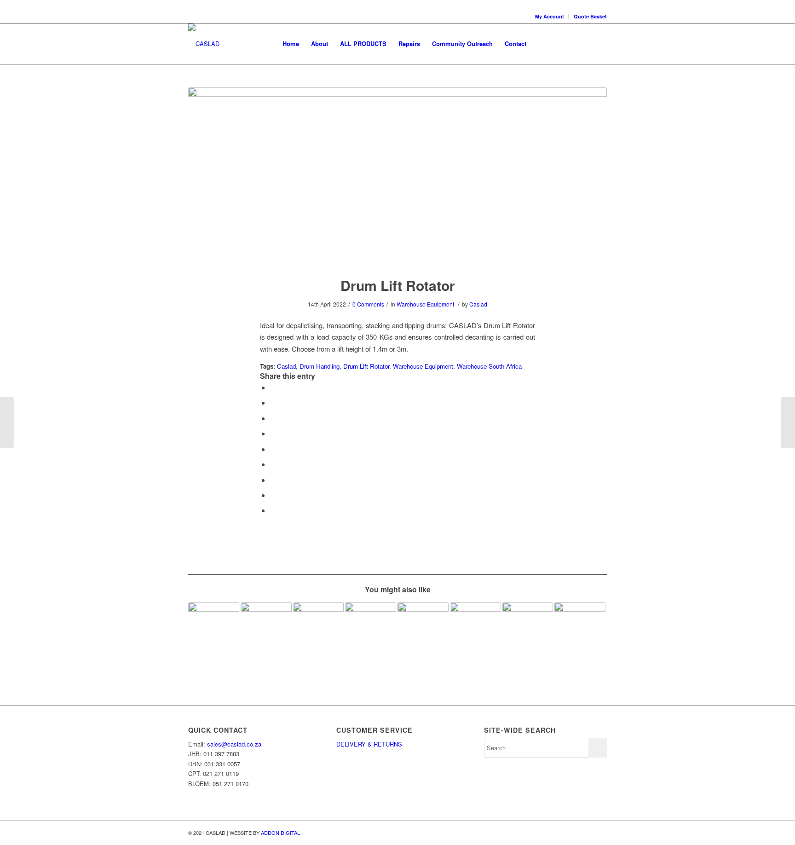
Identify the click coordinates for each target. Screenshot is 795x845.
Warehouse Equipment (425, 304)
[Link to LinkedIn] (572, 43)
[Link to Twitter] (600, 43)
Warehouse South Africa (489, 366)
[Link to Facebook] (558, 43)
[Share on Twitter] (273, 402)
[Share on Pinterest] (273, 433)
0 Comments (368, 304)
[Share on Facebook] (273, 387)
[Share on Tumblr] (273, 464)
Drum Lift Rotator (397, 285)
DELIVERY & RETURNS (370, 744)
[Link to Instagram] (586, 43)
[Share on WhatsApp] (273, 418)
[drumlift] (397, 176)
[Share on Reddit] (273, 495)
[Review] (213, 628)
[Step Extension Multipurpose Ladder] (318, 628)
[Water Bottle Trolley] (788, 422)
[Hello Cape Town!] (370, 628)
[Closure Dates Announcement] (527, 628)
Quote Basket (590, 16)
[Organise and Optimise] (266, 628)
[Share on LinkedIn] (273, 449)
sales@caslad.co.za (234, 744)
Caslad (478, 304)
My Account (549, 16)
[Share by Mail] (273, 510)
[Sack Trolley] (7, 422)
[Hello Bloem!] (475, 628)
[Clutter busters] (423, 628)
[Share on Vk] (273, 480)
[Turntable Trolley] (579, 628)
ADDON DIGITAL (280, 832)
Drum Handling (320, 366)
